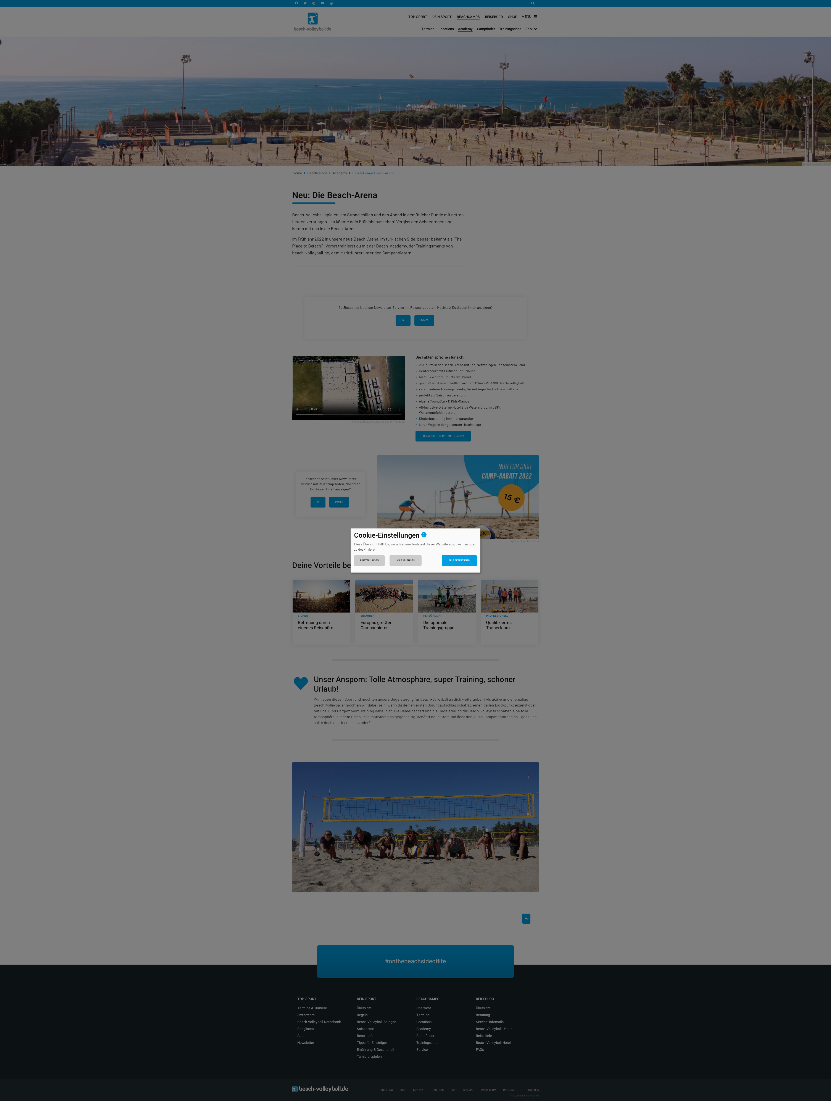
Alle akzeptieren (459, 560)
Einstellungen (369, 560)
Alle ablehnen (405, 560)
